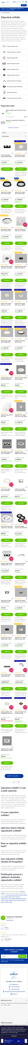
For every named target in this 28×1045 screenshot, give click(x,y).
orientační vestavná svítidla (10, 900)
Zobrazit (20, 169)
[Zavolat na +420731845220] (17, 2)
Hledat (24, 5)
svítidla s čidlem (8, 902)
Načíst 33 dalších (13, 776)
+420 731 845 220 (15, 986)
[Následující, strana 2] (14, 782)
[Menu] (26, 2)
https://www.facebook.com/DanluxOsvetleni (15, 991)
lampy (6, 898)
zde (17, 1032)
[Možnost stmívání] (7, 221)
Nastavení (14, 1036)
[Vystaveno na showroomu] (7, 295)
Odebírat (22, 956)
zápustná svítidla (7, 896)
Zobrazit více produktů (13, 127)
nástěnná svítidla (18, 898)
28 (18, 782)
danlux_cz (15, 994)
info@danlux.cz (15, 984)
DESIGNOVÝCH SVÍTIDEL (15, 8)
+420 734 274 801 (15, 989)
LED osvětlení (11, 898)
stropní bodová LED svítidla (12, 895)
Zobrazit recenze (9, 920)
